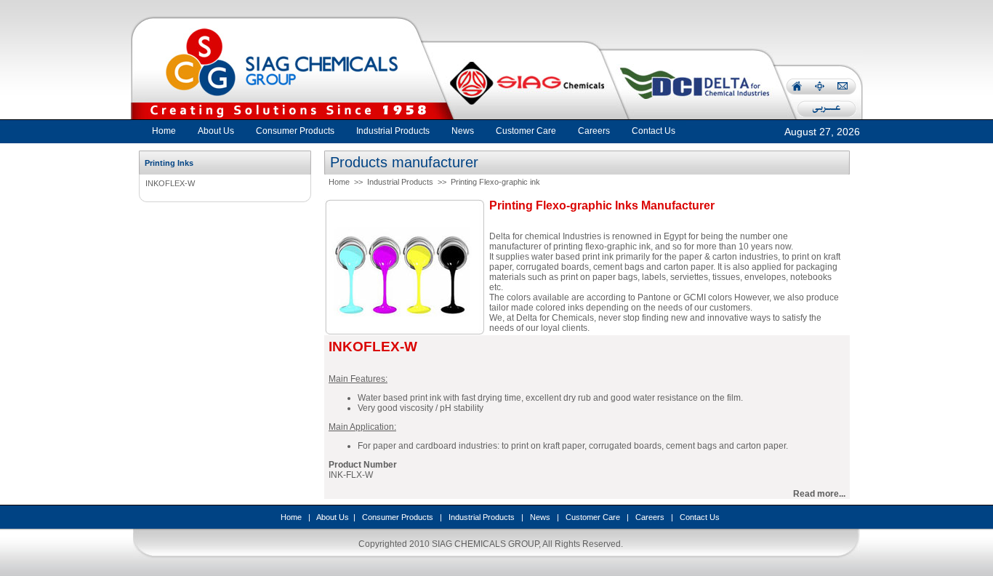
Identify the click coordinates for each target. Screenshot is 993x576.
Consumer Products (397, 517)
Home (164, 131)
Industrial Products (400, 181)
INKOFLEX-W (170, 183)
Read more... (819, 494)
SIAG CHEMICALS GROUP (485, 544)
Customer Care (593, 517)
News (540, 517)
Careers (649, 517)
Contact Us (700, 517)
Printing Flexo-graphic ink (495, 181)
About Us (332, 517)
